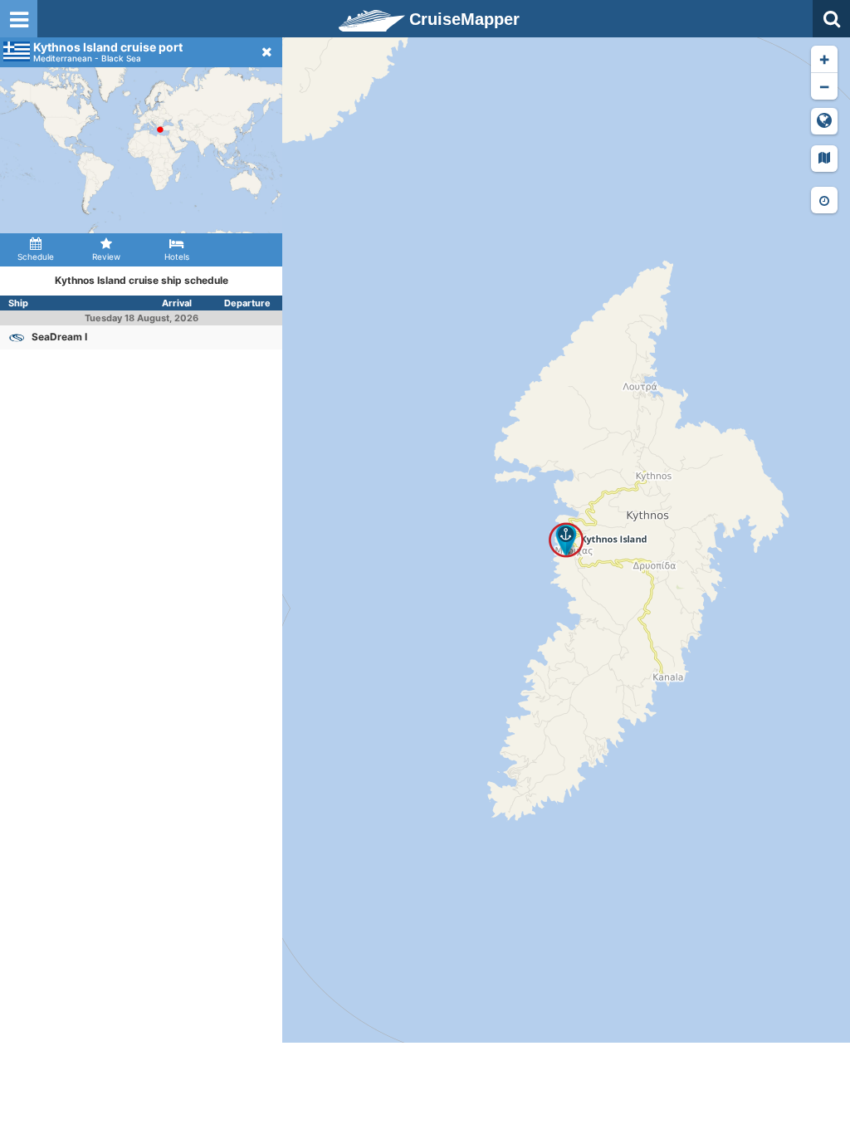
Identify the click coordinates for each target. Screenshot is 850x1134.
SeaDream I (59, 336)
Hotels (176, 257)
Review (106, 257)
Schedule (35, 257)
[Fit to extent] (824, 121)
